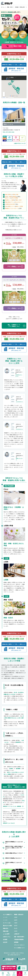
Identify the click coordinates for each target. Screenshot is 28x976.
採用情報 (16, 942)
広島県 (15, 931)
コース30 (5, 917)
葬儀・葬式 (10, 7)
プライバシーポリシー (19, 945)
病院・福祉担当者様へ (19, 936)
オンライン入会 (6, 922)
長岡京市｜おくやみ (8, 823)
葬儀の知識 (5, 931)
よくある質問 (6, 934)
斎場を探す (8, 974)
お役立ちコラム (6, 936)
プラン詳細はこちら (14, 266)
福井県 (15, 925)
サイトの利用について (19, 947)
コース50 (5, 920)
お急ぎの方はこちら (19, 143)
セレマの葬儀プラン (7, 914)
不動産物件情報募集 (19, 939)
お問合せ (14, 974)
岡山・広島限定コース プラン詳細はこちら (14, 325)
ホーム (2, 7)
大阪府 (15, 922)
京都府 (15, 917)
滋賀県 (15, 920)
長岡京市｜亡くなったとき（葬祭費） (12, 806)
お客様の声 (16, 934)
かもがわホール (19, 401)
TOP (3, 974)
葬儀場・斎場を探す (20, 7)
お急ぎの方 (20, 974)
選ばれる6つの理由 (7, 925)
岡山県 (15, 928)
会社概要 (5, 939)
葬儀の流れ (5, 928)
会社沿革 (5, 942)
